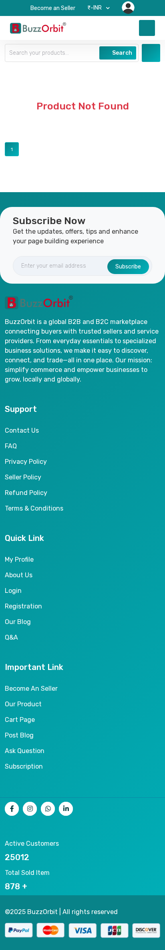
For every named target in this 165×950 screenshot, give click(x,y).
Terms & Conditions (34, 508)
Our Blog (18, 622)
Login (13, 590)
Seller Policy (23, 477)
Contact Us (22, 430)
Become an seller (31, 688)
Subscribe (128, 266)
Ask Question (24, 751)
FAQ (11, 446)
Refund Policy (26, 493)
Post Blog (19, 735)
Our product (23, 704)
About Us (18, 575)
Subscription (24, 766)
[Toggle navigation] (147, 28)
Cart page (20, 719)
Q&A (11, 637)
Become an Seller (52, 8)
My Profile (19, 559)
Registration (23, 606)
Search (121, 53)
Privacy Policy (26, 461)
